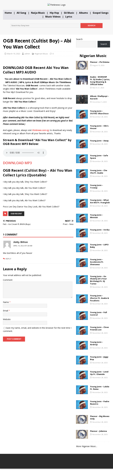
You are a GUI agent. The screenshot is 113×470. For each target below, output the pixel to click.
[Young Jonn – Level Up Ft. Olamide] (82, 377)
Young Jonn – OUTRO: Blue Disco (99, 112)
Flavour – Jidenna (98, 431)
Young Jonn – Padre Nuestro (99, 402)
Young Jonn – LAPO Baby (99, 245)
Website (7, 319)
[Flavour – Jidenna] (82, 437)
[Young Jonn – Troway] (82, 191)
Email (6, 310)
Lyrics (68, 16)
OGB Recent (16, 213)
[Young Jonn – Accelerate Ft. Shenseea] (82, 265)
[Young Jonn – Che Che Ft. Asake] (82, 176)
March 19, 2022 (13, 53)
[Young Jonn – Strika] (82, 235)
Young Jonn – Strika (99, 229)
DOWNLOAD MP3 (17, 162)
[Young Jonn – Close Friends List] (82, 333)
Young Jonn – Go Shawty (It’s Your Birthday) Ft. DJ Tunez (98, 280)
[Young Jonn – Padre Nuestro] (82, 407)
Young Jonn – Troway (96, 186)
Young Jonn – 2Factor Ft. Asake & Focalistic (99, 298)
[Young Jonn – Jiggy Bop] (82, 362)
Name (6, 302)
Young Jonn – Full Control (98, 313)
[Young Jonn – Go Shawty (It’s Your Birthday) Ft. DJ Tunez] (82, 282)
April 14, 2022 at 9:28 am (22, 246)
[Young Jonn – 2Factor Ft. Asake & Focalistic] (82, 301)
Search (79, 39)
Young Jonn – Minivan (96, 216)
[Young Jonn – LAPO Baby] (82, 250)
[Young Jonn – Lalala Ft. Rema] (82, 392)
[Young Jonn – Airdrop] (82, 348)
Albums (83, 12)
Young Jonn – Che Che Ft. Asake (98, 171)
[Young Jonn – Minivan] (82, 220)
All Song (21, 12)
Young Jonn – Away (99, 140)
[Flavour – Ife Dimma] (82, 68)
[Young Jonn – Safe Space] (82, 161)
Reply (8, 258)
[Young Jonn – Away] (82, 146)
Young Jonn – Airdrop (96, 343)
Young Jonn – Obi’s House (99, 127)
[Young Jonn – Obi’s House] (82, 131)
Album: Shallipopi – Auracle (99, 97)
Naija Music (38, 12)
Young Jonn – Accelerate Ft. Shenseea (97, 262)
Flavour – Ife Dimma (99, 62)
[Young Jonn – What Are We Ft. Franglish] (82, 206)
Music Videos (52, 16)
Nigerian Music (41, 53)
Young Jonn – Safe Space (99, 156)
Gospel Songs (100, 12)
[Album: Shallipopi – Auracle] (82, 102)
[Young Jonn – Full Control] (82, 318)
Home (8, 12)
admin (27, 53)
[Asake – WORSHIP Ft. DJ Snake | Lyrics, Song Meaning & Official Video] (82, 82)
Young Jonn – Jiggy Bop (99, 358)
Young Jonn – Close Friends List (99, 328)
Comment (8, 280)
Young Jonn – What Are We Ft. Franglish (100, 201)
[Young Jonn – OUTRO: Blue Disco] (82, 117)
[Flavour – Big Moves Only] (82, 422)
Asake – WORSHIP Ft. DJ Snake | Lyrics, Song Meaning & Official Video (100, 81)
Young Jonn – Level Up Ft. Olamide (99, 373)
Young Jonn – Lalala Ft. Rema (99, 387)
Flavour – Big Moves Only (99, 417)
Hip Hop (54, 12)
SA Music (69, 12)
